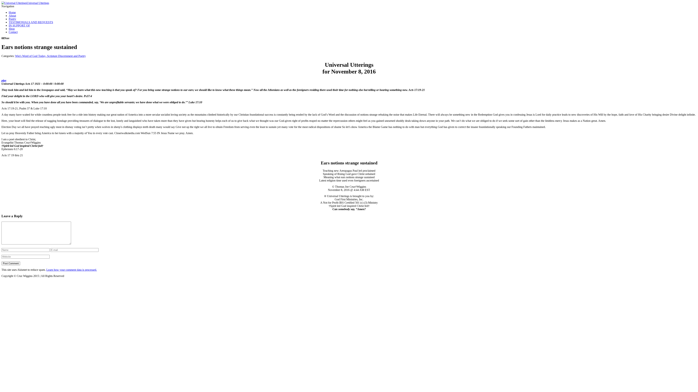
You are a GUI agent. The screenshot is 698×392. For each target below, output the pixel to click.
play (3, 80)
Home (12, 12)
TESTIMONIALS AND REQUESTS (31, 22)
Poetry (12, 19)
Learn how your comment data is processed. (71, 269)
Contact (13, 32)
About (12, 15)
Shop (12, 28)
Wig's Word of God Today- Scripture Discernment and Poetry (50, 56)
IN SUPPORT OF (19, 25)
